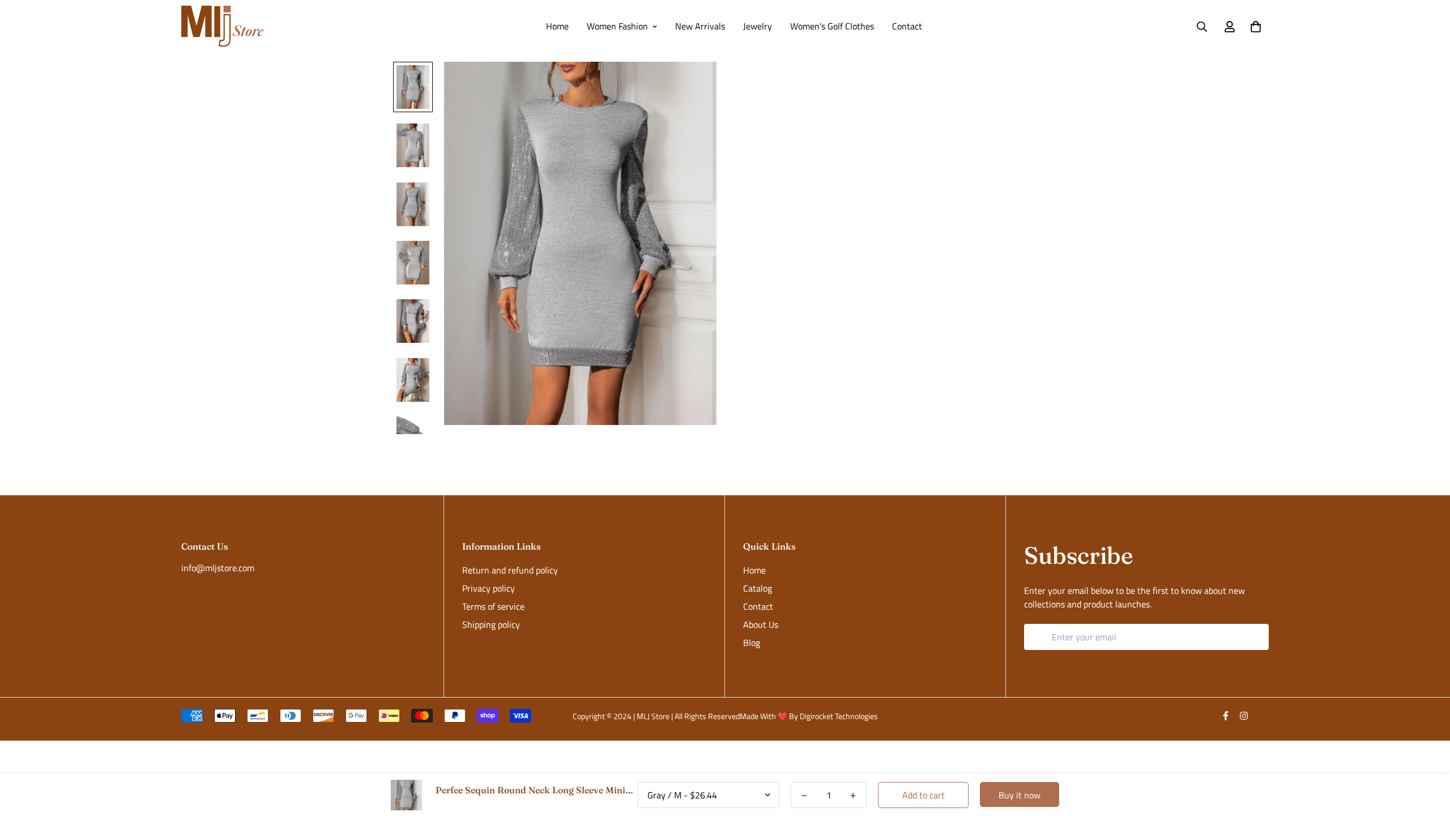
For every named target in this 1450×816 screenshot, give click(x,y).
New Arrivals (700, 26)
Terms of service (493, 606)
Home (557, 26)
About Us (760, 624)
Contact (907, 26)
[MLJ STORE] (222, 26)
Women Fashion (617, 26)
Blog (751, 642)
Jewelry (757, 26)
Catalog (757, 588)
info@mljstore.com (217, 568)
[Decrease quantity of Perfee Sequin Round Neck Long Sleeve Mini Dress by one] (804, 796)
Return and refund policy (510, 570)
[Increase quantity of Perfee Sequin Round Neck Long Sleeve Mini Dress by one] (853, 796)
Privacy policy (488, 588)
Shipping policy (491, 624)
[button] (1253, 27)
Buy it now (1019, 795)
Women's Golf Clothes (832, 26)
